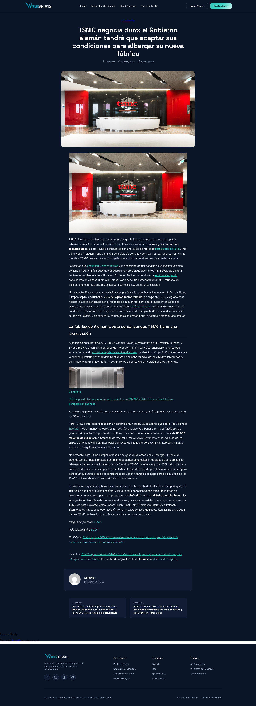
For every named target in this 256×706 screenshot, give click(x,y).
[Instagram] (55, 677)
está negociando (141, 306)
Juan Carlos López (164, 559)
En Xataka (75, 391)
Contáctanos (221, 6)
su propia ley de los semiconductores (114, 352)
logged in (16, 640)
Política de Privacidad (187, 697)
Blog (154, 669)
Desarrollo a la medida (103, 6)
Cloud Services (128, 6)
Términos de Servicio (211, 697)
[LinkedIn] (64, 677)
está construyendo (166, 275)
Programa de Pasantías (202, 669)
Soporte (156, 664)
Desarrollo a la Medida (124, 669)
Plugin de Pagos (121, 678)
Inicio (83, 6)
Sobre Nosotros (198, 673)
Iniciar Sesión (197, 6)
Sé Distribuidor (197, 664)
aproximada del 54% (167, 248)
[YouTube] (73, 677)
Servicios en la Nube (123, 673)
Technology (128, 20)
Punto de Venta (149, 6)
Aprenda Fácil (158, 673)
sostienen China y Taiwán (102, 265)
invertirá (74, 428)
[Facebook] (47, 677)
